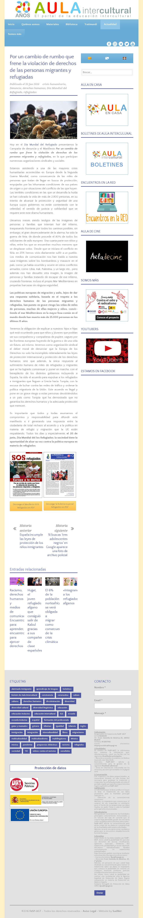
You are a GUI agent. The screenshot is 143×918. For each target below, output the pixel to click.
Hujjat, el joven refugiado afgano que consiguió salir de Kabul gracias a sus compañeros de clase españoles (37, 621)
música (15, 745)
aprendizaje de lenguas (47, 689)
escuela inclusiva (19, 720)
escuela (71, 714)
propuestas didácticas (47, 745)
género (35, 726)
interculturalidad (50, 732)
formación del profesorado (56, 720)
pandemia (27, 745)
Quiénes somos (30, 24)
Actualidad (110, 24)
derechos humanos (34, 88)
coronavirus (63, 695)
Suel (117, 911)
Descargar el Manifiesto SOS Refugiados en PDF (26, 506)
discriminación (53, 701)
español (35, 720)
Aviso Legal (89, 911)
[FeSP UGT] (24, 790)
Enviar (100, 893)
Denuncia (15, 88)
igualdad (60, 726)
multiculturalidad (19, 739)
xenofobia (65, 751)
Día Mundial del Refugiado (40, 144)
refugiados (30, 92)
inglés (83, 726)
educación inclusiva (21, 714)
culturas (15, 701)
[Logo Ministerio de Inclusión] (37, 806)
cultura (76, 695)
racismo (66, 745)
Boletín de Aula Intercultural (24, 695)
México (74, 739)
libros (65, 732)
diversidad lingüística (43, 708)
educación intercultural (44, 714)
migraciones (78, 732)
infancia (72, 726)
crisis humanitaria (54, 84)
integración (32, 732)
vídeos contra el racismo (44, 751)
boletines (67, 689)
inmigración (17, 732)
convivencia (47, 695)
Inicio (11, 24)
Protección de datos (50, 768)
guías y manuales (20, 726)
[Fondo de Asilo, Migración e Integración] (29, 821)
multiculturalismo (40, 739)
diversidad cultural (20, 708)
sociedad (16, 751)
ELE (61, 714)
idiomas (47, 726)
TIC (26, 751)
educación (62, 708)
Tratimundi (90, 24)
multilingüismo (59, 739)
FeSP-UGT (35, 911)
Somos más (14, 34)
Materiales (52, 24)
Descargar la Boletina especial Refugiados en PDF (60, 506)
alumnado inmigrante (22, 689)
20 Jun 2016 (32, 84)
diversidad (69, 701)
